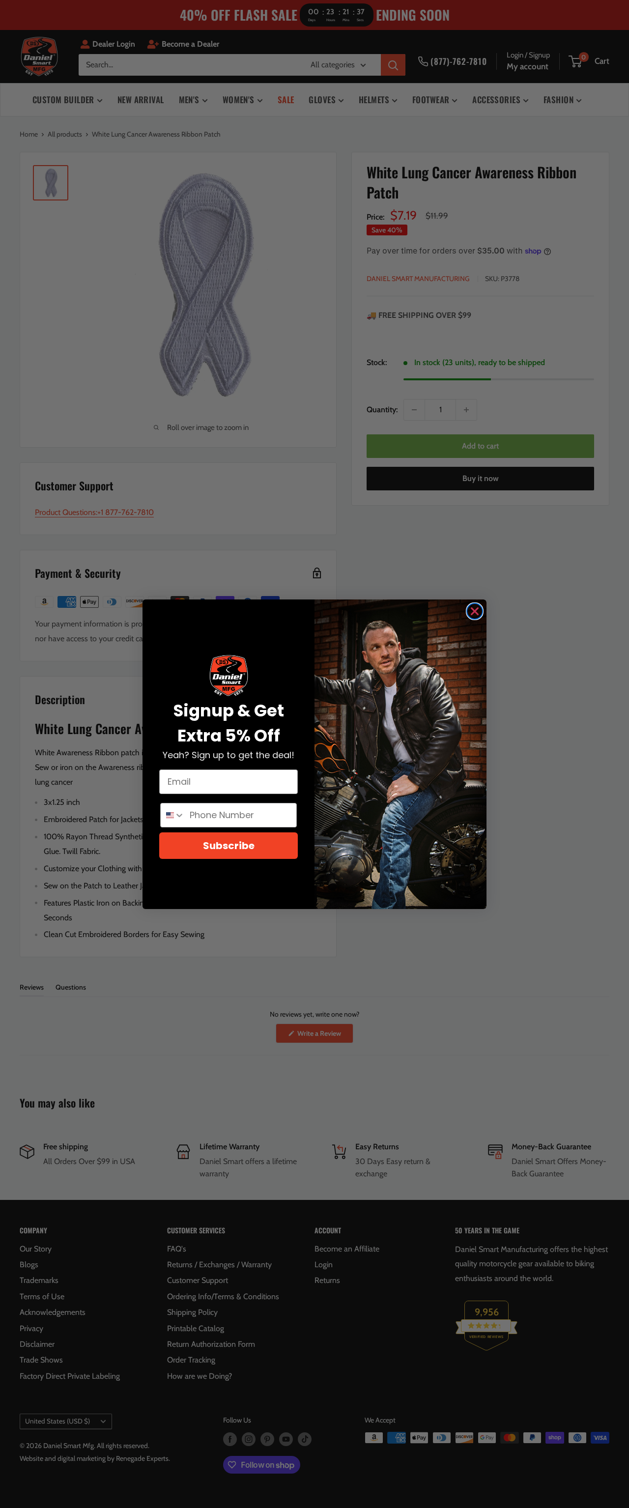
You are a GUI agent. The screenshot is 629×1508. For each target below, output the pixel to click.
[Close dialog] (475, 611)
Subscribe (229, 846)
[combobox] (173, 815)
